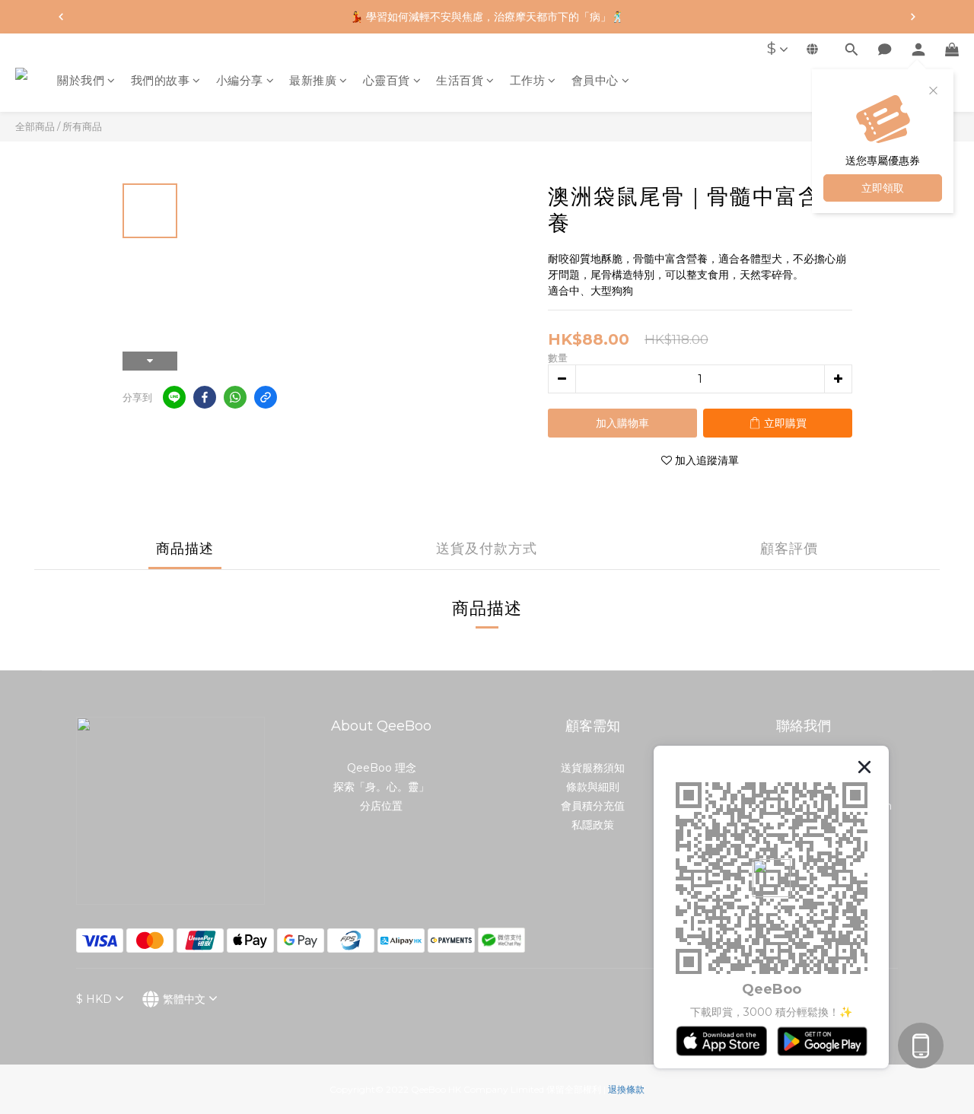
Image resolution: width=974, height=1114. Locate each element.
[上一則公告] (61, 17)
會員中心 (595, 80)
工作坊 (528, 80)
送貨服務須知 (593, 768)
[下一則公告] (913, 17)
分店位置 (381, 806)
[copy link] (265, 397)
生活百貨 (459, 80)
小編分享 (239, 80)
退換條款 (626, 1089)
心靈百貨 (386, 80)
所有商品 (82, 126)
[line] (174, 397)
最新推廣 (312, 80)
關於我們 (80, 80)
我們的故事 (160, 80)
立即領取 (882, 188)
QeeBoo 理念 (381, 768)
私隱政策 (592, 825)
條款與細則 (592, 787)
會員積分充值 (593, 806)
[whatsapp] (235, 397)
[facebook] (204, 397)
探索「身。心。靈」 (381, 787)
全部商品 (35, 126)
